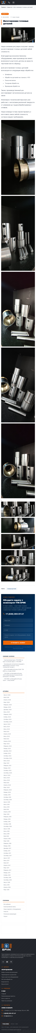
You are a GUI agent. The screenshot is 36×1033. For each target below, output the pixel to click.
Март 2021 (6, 763)
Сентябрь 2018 (8, 826)
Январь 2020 (7, 792)
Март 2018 (6, 841)
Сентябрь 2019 (8, 799)
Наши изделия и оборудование (12, 909)
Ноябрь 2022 (7, 753)
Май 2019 (6, 809)
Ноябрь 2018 (7, 821)
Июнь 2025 (7, 712)
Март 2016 (6, 889)
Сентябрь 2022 (8, 758)
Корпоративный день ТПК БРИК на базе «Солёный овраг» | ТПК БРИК (13, 660)
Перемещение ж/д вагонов (9, 974)
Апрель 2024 (7, 734)
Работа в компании (7, 1000)
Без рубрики (7, 904)
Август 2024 (7, 724)
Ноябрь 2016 (7, 875)
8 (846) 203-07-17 (10, 1013)
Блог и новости (6, 998)
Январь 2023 (7, 748)
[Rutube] (11, 961)
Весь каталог (5, 984)
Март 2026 (7, 702)
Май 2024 (6, 731)
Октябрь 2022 (7, 756)
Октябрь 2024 (7, 719)
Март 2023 (7, 743)
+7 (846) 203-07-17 (15, 614)
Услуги (5, 916)
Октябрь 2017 (7, 853)
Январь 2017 (7, 872)
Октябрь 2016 (7, 877)
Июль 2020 (7, 777)
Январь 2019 (7, 819)
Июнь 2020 (7, 780)
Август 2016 (7, 882)
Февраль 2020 (8, 790)
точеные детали (11, 588)
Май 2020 (6, 782)
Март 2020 (7, 787)
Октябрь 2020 (7, 770)
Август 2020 (7, 775)
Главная (3, 7)
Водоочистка (5, 981)
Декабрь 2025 (7, 709)
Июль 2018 (6, 831)
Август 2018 (7, 829)
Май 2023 (6, 738)
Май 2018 (6, 836)
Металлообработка (7, 979)
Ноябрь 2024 (7, 717)
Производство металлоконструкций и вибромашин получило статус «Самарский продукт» (13, 665)
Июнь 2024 (7, 729)
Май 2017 (6, 863)
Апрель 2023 (7, 741)
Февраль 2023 (8, 746)
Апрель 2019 (7, 812)
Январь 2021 (7, 768)
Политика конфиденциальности (11, 1029)
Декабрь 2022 (7, 751)
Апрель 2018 (7, 838)
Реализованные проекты (8, 996)
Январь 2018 (7, 846)
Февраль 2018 (7, 843)
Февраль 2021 (7, 765)
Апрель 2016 (7, 887)
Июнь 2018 (6, 833)
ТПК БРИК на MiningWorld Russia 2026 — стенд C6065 (12, 679)
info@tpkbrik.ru (8, 1016)
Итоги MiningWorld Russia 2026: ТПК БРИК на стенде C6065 (13, 670)
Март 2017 (6, 867)
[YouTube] (7, 961)
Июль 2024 (7, 726)
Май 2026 (6, 697)
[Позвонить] (9, 2)
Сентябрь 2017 (8, 855)
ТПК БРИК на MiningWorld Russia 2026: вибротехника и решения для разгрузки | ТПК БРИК (12, 675)
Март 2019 (6, 814)
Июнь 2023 (7, 736)
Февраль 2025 (8, 714)
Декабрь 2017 (7, 848)
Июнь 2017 (6, 860)
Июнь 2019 (6, 807)
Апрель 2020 (7, 785)
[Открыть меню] (13, 2)
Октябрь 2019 (7, 797)
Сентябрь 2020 (8, 773)
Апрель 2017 (7, 865)
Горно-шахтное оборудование (10, 977)
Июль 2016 (6, 885)
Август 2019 (7, 802)
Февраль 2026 (8, 704)
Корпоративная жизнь (10, 906)
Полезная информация (10, 914)
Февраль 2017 (7, 870)
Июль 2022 (7, 760)
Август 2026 (7, 695)
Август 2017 (7, 858)
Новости (5, 13)
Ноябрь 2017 (7, 850)
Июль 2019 (6, 804)
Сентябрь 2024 (8, 721)
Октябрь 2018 (7, 824)
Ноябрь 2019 (7, 795)
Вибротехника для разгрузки (9, 972)
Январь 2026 (7, 707)
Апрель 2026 (7, 700)
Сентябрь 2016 (8, 880)
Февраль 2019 (7, 816)
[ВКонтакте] (3, 961)
